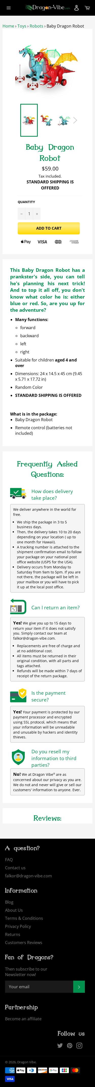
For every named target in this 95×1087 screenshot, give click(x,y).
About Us (14, 910)
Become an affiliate (23, 1019)
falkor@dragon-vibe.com (28, 876)
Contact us (15, 868)
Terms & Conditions (24, 918)
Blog (9, 902)
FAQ (9, 859)
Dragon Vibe (26, 1062)
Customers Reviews (23, 942)
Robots (36, 26)
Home (8, 26)
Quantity (26, 202)
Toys (21, 26)
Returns (12, 934)
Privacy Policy (18, 926)
